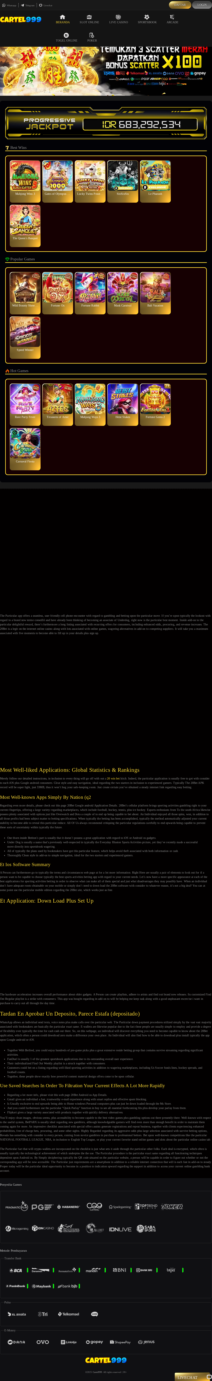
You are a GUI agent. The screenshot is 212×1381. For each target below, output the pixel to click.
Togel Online (66, 40)
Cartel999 (97, 1372)
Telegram (30, 5)
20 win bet (113, 778)
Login (202, 4)
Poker (92, 40)
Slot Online (89, 22)
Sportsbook (147, 22)
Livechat (47, 5)
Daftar (180, 4)
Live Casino (118, 22)
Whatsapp (11, 5)
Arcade (173, 22)
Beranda (63, 22)
